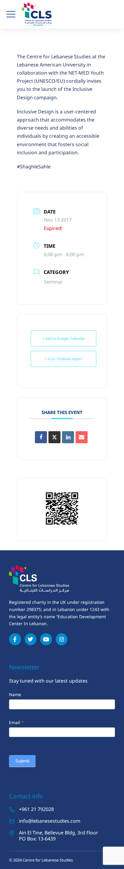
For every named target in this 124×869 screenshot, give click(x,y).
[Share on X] (54, 437)
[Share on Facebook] (41, 437)
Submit (22, 760)
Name (15, 694)
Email (16, 722)
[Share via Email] (82, 437)
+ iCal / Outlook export (63, 358)
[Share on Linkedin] (68, 437)
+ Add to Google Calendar (63, 338)
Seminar (53, 281)
